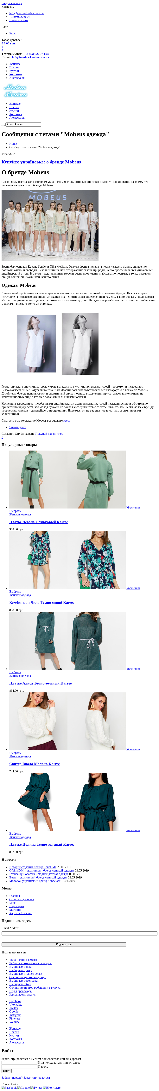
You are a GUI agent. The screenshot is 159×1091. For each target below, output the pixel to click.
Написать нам (18, 20)
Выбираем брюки (21, 966)
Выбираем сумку (20, 970)
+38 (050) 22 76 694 (36, 53)
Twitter (13, 1008)
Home (13, 143)
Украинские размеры (23, 959)
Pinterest (14, 1018)
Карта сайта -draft (20, 913)
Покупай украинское (49, 433)
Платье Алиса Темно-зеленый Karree (40, 683)
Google (13, 1011)
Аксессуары (17, 77)
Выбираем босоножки (24, 980)
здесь (66, 420)
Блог (12, 33)
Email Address (10, 928)
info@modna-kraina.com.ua (26, 13)
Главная (14, 895)
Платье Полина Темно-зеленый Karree (41, 844)
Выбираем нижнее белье (25, 973)
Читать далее (17, 427)
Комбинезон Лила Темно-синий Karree (41, 602)
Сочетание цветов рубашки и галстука (34, 987)
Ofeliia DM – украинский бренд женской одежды (41, 870)
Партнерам (16, 906)
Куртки (14, 70)
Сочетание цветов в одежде (27, 977)
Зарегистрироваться (36, 1077)
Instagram (15, 1015)
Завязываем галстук (22, 994)
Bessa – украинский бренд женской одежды (38, 877)
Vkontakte (15, 1004)
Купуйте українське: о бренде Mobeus (41, 161)
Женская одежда (20, 514)
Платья (14, 67)
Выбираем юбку (20, 984)
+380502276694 (19, 16)
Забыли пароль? (12, 1077)
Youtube (14, 1022)
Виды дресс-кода (20, 991)
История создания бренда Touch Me (32, 867)
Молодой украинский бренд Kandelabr (34, 881)
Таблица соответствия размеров (30, 963)
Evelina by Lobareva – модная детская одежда (38, 874)
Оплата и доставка (21, 899)
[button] (9, 1087)
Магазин (15, 909)
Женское (15, 63)
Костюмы (15, 74)
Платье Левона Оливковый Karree (38, 522)
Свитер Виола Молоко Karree (34, 764)
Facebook (15, 1001)
